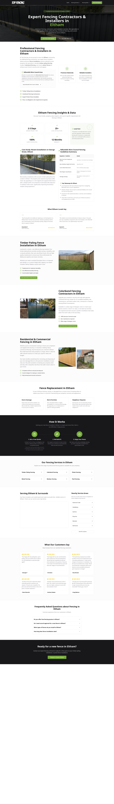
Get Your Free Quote (48, 38)
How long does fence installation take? (45, 631)
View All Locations (83, 531)
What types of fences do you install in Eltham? (47, 627)
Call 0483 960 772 (66, 38)
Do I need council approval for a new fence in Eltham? (50, 623)
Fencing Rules (85, 2)
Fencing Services (75, 2)
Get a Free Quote (97, 2)
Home (68, 2)
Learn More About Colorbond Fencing (68, 326)
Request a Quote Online (57, 657)
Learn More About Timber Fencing (28, 277)
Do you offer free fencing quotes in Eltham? (47, 619)
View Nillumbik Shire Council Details (31, 84)
